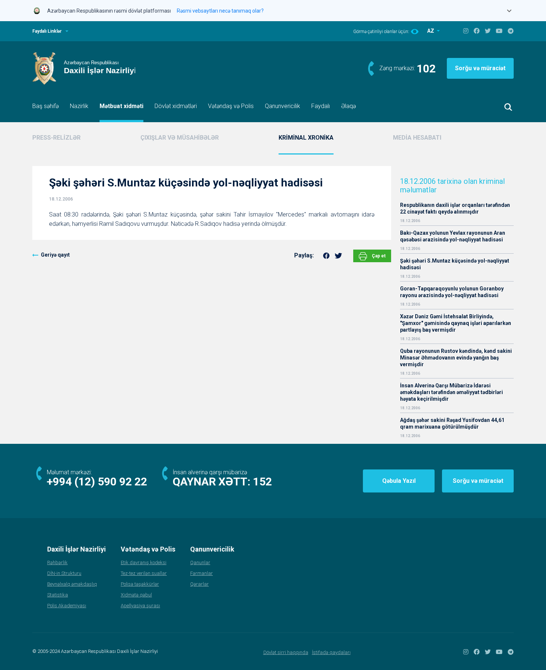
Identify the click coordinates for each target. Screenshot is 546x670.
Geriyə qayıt (55, 255)
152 (262, 481)
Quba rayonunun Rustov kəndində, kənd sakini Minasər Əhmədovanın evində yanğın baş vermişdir (456, 357)
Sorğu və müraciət (480, 68)
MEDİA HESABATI (417, 137)
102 (426, 68)
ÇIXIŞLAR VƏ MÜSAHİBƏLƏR (179, 137)
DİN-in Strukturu (64, 573)
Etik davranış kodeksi (143, 562)
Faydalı (320, 106)
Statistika (57, 595)
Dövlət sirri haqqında (285, 652)
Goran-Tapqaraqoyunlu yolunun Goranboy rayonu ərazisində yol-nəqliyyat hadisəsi (452, 292)
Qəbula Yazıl (399, 480)
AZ (431, 31)
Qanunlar (200, 562)
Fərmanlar (201, 573)
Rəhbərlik (57, 562)
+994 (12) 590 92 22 (97, 481)
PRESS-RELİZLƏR (56, 137)
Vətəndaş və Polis (231, 106)
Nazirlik (79, 106)
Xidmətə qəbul (136, 595)
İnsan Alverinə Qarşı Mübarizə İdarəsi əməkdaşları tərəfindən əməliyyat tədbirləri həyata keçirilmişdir (451, 392)
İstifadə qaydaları (331, 652)
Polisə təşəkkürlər (140, 584)
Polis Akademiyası (66, 605)
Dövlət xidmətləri (176, 106)
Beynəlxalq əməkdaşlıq (72, 584)
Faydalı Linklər (47, 31)
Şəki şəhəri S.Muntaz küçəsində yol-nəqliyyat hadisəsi (454, 264)
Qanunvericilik (282, 106)
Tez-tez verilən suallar (144, 573)
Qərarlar (199, 584)
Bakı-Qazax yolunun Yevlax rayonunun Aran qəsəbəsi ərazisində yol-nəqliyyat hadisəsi (452, 236)
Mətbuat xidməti (121, 106)
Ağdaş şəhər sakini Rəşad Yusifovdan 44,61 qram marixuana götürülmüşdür (452, 423)
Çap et (378, 255)
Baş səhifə (45, 106)
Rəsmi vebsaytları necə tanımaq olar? (220, 11)
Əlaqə (348, 106)
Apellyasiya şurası (140, 605)
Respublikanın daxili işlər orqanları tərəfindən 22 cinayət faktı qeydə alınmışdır (455, 208)
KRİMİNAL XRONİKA (306, 137)
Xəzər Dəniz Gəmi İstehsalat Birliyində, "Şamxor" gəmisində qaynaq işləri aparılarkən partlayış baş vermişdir (455, 323)
